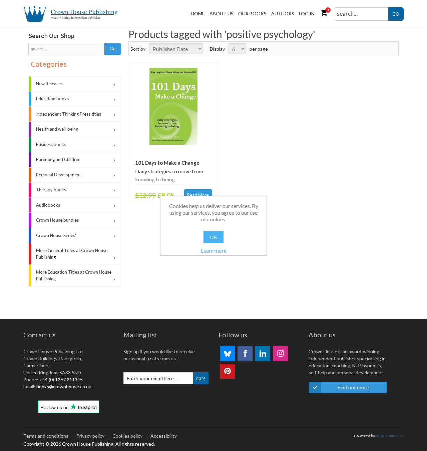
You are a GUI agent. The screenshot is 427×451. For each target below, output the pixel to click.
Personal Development (58, 174)
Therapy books (51, 189)
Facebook (245, 353)
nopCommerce (390, 435)
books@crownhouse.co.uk (63, 386)
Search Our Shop (51, 35)
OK (213, 237)
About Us (221, 13)
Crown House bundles (57, 220)
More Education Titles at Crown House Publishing (73, 275)
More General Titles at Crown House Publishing (71, 254)
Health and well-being (57, 129)
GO (395, 14)
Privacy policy (90, 436)
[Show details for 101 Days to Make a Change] (173, 106)
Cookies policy (127, 436)
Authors (282, 13)
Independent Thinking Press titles (68, 114)
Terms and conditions (45, 436)
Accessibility (163, 436)
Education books (52, 98)
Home (198, 13)
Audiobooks (48, 205)
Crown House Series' (56, 235)
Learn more (214, 250)
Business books (51, 144)
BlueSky (227, 353)
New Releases (49, 83)
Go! (200, 378)
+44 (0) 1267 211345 (61, 379)
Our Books (252, 13)
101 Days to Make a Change (167, 163)
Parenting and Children (58, 159)
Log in (307, 13)
